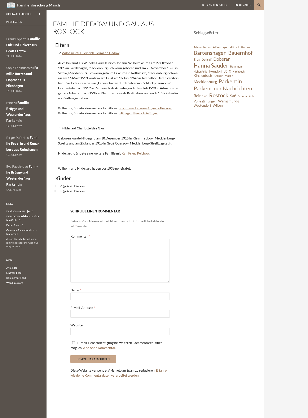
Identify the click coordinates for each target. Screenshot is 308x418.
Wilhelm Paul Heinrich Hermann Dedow (90, 53)
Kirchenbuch (203, 75)
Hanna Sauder (211, 65)
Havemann (236, 66)
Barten (245, 47)
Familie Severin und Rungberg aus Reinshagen (22, 143)
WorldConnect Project (18, 211)
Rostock (218, 95)
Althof (234, 47)
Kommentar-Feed (16, 277)
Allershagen (220, 47)
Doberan (221, 59)
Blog (197, 59)
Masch (229, 75)
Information (243, 5)
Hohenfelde (200, 71)
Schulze (242, 96)
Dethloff (207, 59)
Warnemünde (228, 101)
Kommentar (80, 236)
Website (76, 325)
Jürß (227, 71)
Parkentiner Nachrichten (223, 88)
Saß (233, 95)
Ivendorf (216, 71)
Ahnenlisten (202, 47)
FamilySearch (13, 225)
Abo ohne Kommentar (99, 348)
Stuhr (251, 96)
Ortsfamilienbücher (214, 5)
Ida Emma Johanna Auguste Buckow (145, 108)
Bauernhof (240, 53)
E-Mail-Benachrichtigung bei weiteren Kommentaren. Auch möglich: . (116, 345)
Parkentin (230, 81)
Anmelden (12, 267)
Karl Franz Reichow (135, 153)
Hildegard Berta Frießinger (138, 113)
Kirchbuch (239, 71)
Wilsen (218, 105)
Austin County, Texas (17, 238)
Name (75, 290)
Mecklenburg (205, 81)
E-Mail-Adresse (82, 307)
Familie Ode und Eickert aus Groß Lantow (23, 45)
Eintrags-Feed (14, 272)
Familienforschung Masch (38, 5)
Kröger (218, 75)
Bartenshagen (210, 53)
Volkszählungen (205, 101)
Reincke (200, 95)
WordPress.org (14, 282)
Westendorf (202, 105)
